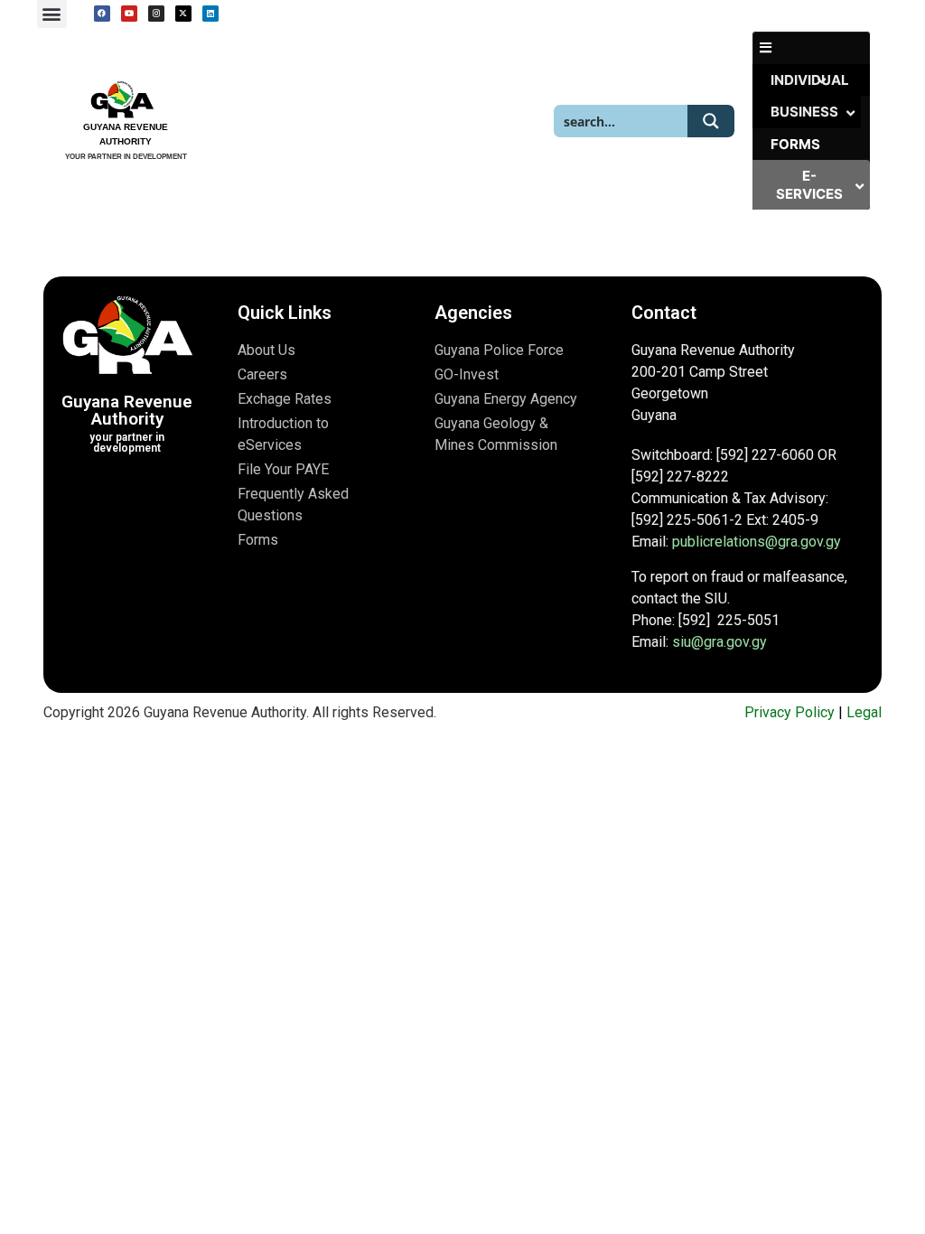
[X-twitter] (183, 13)
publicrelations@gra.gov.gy (756, 541)
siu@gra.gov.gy (719, 641)
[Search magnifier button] (710, 121)
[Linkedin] (210, 13)
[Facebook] (102, 13)
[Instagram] (156, 13)
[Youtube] (129, 13)
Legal (864, 712)
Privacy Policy (789, 712)
